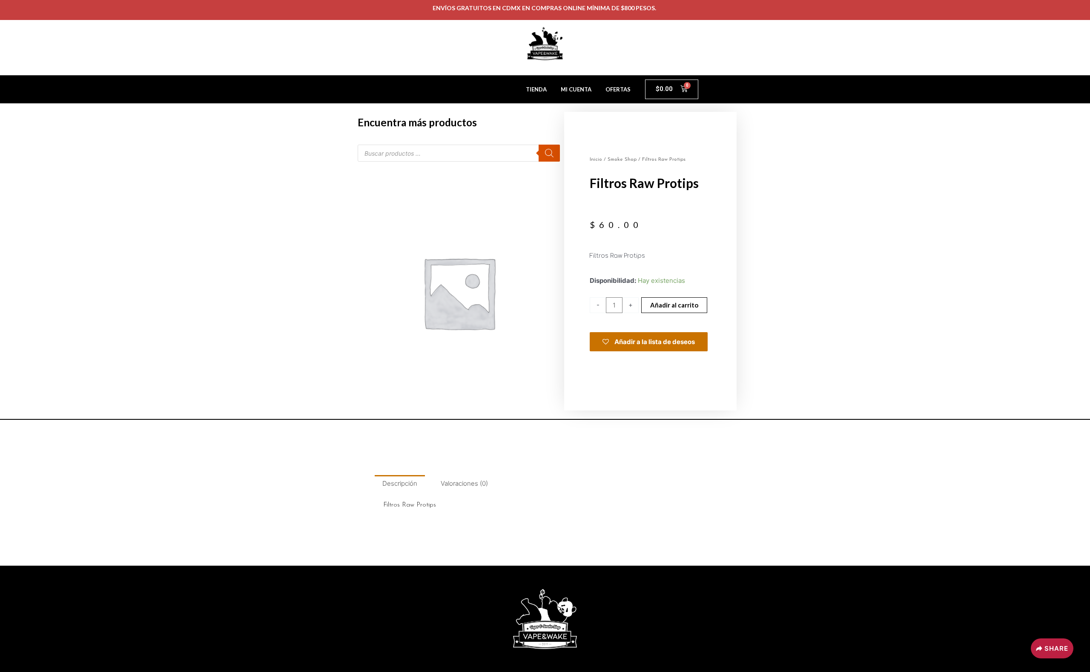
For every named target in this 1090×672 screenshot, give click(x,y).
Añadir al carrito (674, 305)
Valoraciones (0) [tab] (464, 483)
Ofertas (618, 89)
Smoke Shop (622, 159)
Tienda (536, 89)
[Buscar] (549, 153)
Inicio (596, 159)
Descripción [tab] (399, 483)
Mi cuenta (576, 89)
